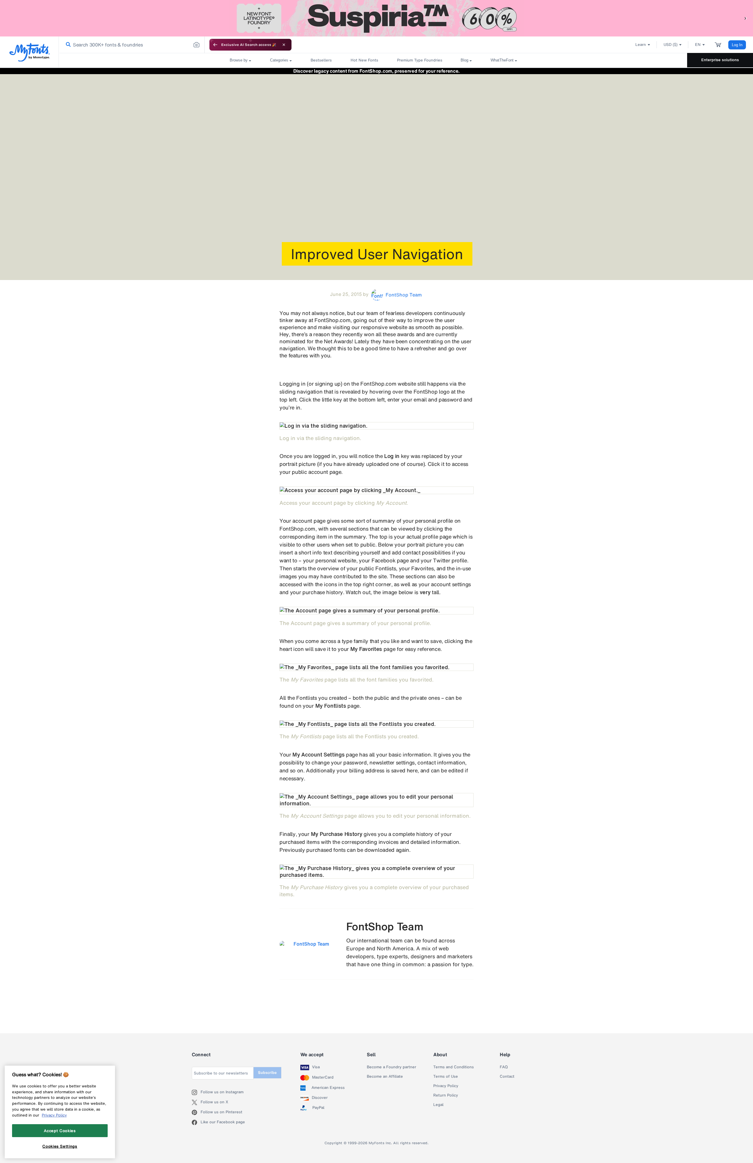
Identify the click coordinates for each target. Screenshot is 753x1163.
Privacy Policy (445, 1086)
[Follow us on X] (196, 1102)
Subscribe (267, 1072)
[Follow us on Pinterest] (196, 1112)
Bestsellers (321, 60)
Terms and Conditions (453, 1067)
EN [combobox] (698, 44)
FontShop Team (385, 926)
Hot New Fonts (364, 60)
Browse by (239, 60)
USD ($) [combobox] (670, 44)
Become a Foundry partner (391, 1067)
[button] (745, 18)
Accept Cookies (60, 1131)
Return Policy (445, 1095)
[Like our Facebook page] (196, 1122)
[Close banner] (284, 45)
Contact (507, 1076)
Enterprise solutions (720, 60)
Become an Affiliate (385, 1076)
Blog (464, 60)
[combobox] (132, 44)
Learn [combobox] (640, 44)
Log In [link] (737, 45)
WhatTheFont (502, 60)
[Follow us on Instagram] (196, 1092)
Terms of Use (445, 1076)
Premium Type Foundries (419, 60)
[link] (67, 45)
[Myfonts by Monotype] (30, 52)
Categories (279, 60)
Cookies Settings (59, 1146)
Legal (438, 1104)
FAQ (504, 1067)
